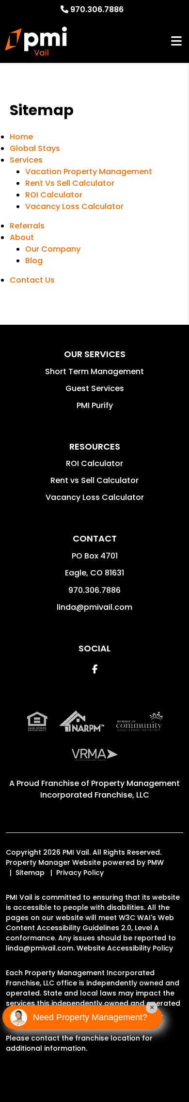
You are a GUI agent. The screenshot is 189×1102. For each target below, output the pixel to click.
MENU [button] (176, 41)
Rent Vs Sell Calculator (69, 183)
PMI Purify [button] (95, 405)
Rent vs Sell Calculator (94, 480)
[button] (94, 669)
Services (26, 160)
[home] (36, 41)
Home (21, 136)
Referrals (27, 225)
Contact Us (32, 280)
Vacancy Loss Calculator (74, 206)
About (22, 237)
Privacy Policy (80, 872)
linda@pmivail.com (94, 607)
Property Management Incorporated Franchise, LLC (110, 789)
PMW (155, 862)
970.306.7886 (97, 9)
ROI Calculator (53, 194)
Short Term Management (94, 371)
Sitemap (30, 872)
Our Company (52, 249)
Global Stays (35, 148)
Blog (34, 260)
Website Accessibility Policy (125, 948)
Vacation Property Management (88, 171)
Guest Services (94, 388)
